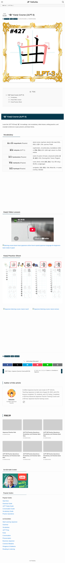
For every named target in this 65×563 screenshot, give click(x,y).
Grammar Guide (7, 503)
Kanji (11, 18)
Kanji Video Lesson (16, 99)
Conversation (7, 535)
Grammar (5, 524)
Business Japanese (8, 541)
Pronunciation (7, 538)
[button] (7, 364)
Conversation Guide (9, 508)
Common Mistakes (8, 543)
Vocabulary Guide (8, 511)
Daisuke (11, 399)
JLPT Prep (7, 18)
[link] (24, 402)
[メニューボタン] (2, 2)
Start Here (6, 501)
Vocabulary (14, 97)
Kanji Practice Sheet (16, 102)
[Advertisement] (32, 191)
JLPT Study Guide (8, 506)
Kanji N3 (15, 18)
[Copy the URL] (57, 364)
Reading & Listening (9, 549)
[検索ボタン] (63, 2)
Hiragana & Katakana (9, 546)
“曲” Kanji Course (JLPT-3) (16, 95)
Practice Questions (8, 514)
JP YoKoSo (32, 2)
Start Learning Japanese (10, 522)
